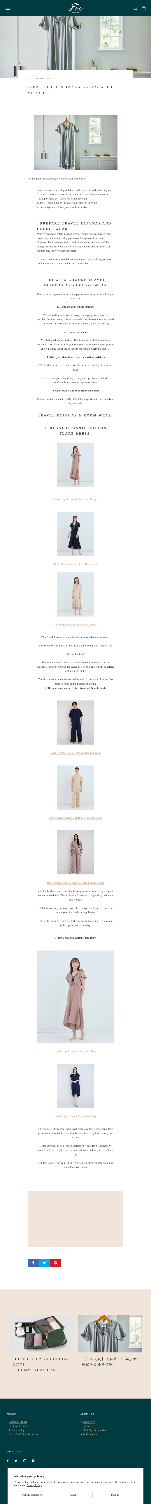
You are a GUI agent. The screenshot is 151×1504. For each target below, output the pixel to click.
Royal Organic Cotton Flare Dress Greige (75, 499)
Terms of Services (18, 1426)
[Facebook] (7, 1460)
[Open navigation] (8, 8)
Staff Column (90, 1434)
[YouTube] (33, 1460)
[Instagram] (24, 1460)
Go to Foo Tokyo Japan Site (23, 1434)
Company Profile (18, 1421)
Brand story (89, 1421)
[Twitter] (16, 1460)
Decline (115, 1494)
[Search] (135, 8)
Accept (73, 1494)
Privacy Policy (16, 1430)
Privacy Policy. (34, 1485)
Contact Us (88, 1426)
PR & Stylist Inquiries (94, 1430)
